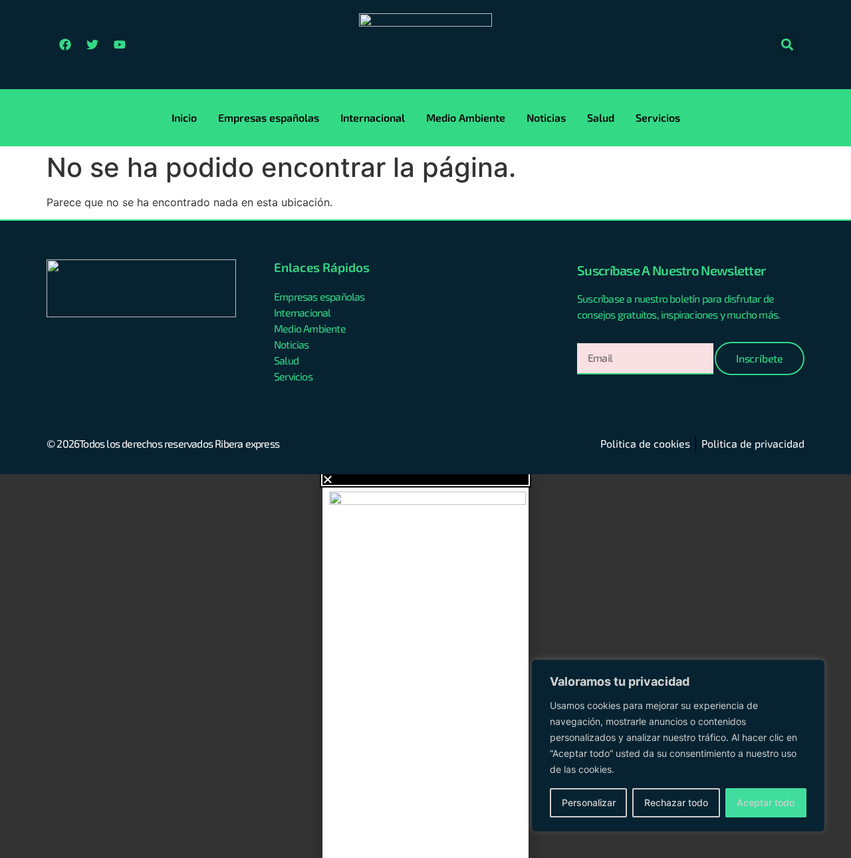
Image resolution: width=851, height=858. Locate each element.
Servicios (658, 117)
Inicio (184, 117)
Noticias (546, 117)
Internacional (372, 117)
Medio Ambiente (465, 117)
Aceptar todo (765, 802)
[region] (678, 745)
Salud (600, 117)
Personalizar (589, 802)
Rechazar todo (676, 802)
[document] (425, 666)
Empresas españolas (268, 117)
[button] (787, 45)
